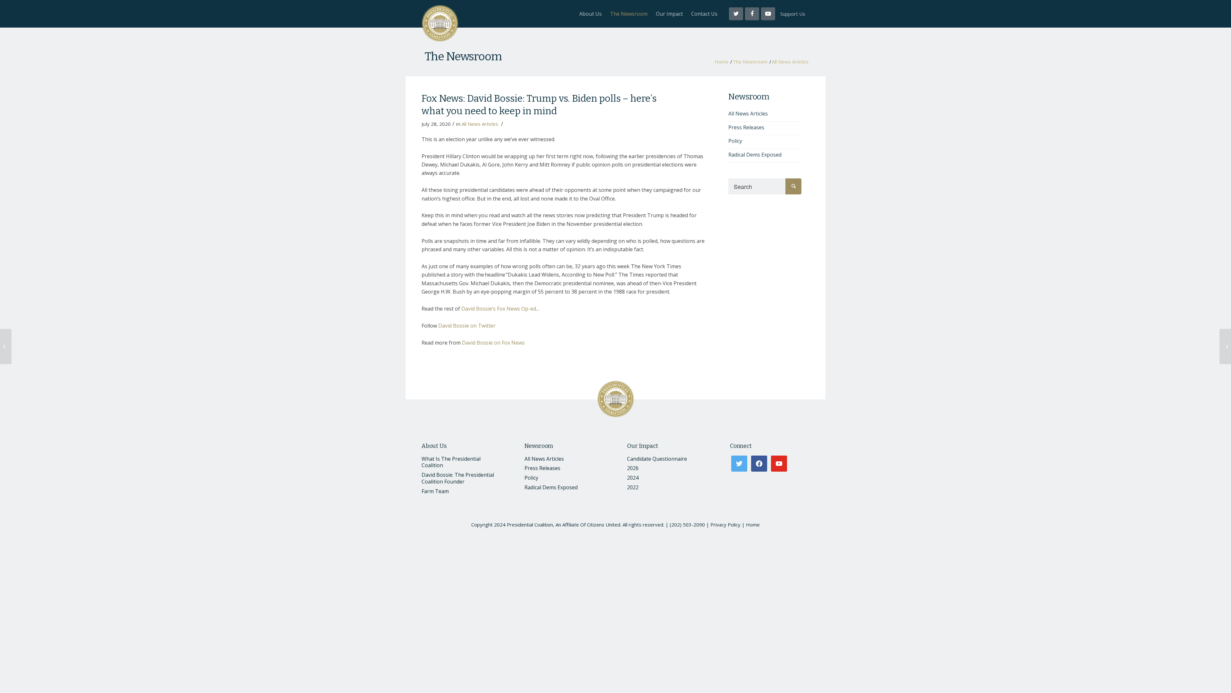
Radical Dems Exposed (755, 154)
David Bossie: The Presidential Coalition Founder (458, 478)
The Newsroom (463, 56)
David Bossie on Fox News (493, 342)
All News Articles (790, 61)
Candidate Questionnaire (657, 458)
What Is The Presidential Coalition (451, 462)
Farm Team (435, 491)
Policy (735, 140)
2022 (633, 487)
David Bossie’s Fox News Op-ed (498, 308)
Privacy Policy (725, 524)
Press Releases (746, 127)
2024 (633, 477)
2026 (633, 468)
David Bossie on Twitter (467, 325)
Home (721, 61)
